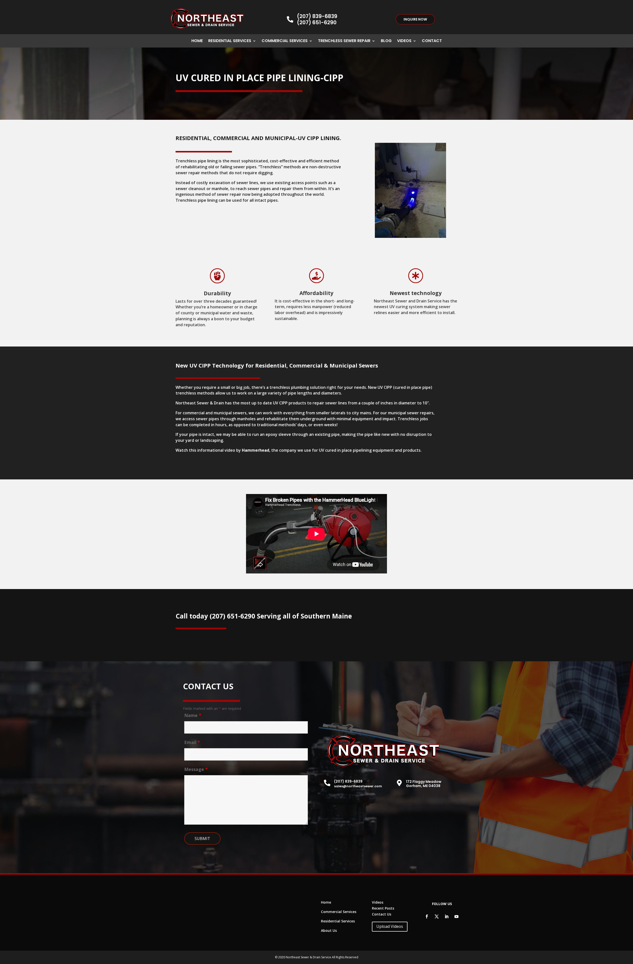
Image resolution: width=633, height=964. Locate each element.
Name (192, 715)
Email (192, 742)
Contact (432, 41)
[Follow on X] (437, 916)
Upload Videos (389, 926)
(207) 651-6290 (317, 22)
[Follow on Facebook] (427, 916)
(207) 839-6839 (317, 16)
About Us (329, 930)
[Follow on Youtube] (456, 916)
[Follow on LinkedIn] (447, 916)
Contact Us (381, 914)
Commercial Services (285, 41)
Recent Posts (383, 908)
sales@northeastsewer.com (358, 786)
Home (197, 41)
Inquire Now (415, 19)
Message (196, 769)
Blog (386, 41)
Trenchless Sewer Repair (344, 41)
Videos (404, 41)
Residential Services (229, 41)
